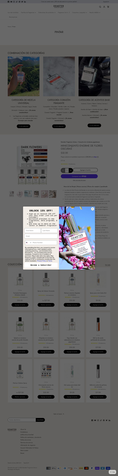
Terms (50, 261)
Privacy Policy (41, 261)
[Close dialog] (92, 209)
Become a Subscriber (41, 265)
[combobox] (28, 242)
